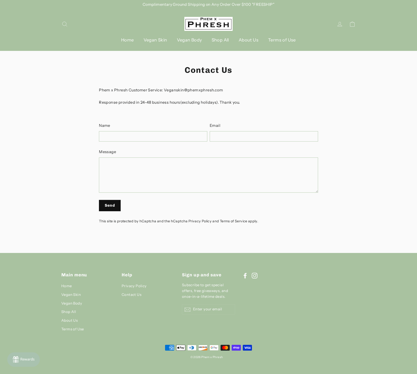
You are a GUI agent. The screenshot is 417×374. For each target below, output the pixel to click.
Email (215, 125)
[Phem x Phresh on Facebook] (245, 275)
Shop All (220, 40)
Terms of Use (282, 40)
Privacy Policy (200, 221)
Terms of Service (233, 221)
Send (110, 205)
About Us (248, 40)
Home (127, 40)
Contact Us (131, 294)
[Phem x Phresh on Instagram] (254, 275)
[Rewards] (23, 359)
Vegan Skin (155, 40)
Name (104, 125)
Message (107, 151)
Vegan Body (189, 40)
